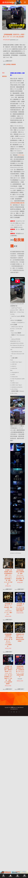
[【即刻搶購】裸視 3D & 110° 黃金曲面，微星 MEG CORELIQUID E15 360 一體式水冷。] (8, 593)
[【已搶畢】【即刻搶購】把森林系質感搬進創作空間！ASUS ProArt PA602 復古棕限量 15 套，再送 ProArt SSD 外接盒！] (8, 559)
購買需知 (4, 76)
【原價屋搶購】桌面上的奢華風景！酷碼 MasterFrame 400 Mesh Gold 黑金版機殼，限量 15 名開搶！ (20, 575)
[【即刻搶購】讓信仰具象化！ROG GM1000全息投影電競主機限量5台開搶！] (20, 593)
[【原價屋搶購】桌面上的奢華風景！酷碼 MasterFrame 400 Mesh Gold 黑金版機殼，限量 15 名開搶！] (20, 559)
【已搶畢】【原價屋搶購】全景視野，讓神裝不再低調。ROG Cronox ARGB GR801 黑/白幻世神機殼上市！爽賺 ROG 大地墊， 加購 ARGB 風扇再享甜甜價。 (8, 675)
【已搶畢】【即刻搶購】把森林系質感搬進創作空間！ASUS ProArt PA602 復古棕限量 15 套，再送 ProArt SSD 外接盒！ (8, 577)
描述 (3, 73)
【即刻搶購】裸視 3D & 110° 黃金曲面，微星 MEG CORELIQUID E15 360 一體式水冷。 (8, 609)
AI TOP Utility (21, 155)
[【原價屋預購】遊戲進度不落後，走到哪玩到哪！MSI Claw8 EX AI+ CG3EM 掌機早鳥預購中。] (20, 655)
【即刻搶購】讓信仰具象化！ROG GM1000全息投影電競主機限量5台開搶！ (20, 607)
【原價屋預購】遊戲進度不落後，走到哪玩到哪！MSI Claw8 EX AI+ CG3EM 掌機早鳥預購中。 (20, 671)
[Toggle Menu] (25, 2)
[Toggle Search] (21, 2)
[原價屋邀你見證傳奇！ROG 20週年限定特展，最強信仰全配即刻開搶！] (20, 623)
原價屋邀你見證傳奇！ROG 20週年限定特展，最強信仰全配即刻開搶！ (20, 638)
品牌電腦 (8, 64)
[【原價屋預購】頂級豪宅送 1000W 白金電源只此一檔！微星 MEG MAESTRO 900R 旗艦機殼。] (8, 623)
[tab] (5, 73)
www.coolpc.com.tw (14, 708)
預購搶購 (13, 64)
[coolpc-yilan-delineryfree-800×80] (14, 872)
